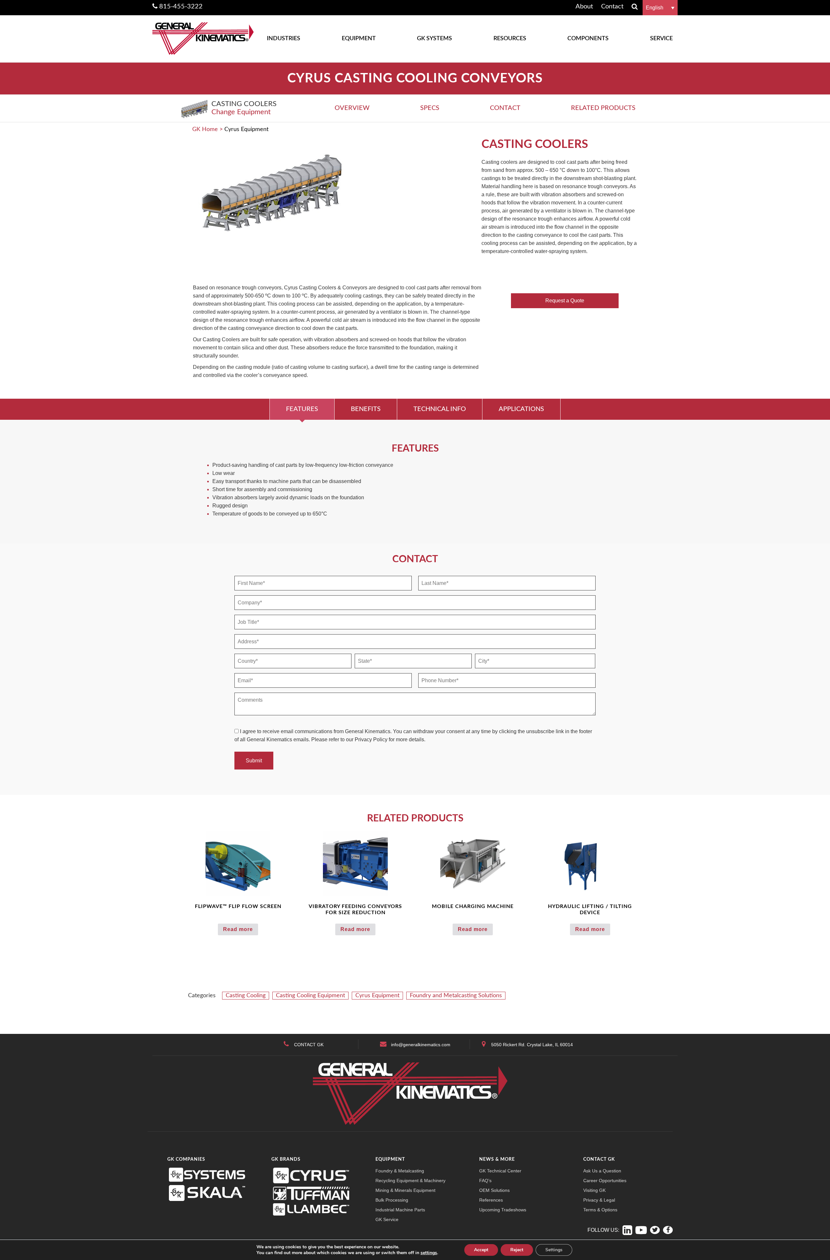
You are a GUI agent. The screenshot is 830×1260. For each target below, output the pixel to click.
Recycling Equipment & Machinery (410, 1180)
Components (588, 39)
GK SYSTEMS (434, 39)
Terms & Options (600, 1209)
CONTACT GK (309, 1044)
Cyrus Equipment (377, 996)
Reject (516, 1250)
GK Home (205, 129)
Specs (429, 108)
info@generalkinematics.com (420, 1044)
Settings (554, 1250)
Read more (238, 929)
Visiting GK (594, 1190)
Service (661, 39)
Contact (505, 108)
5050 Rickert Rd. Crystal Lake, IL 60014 (532, 1044)
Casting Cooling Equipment (310, 996)
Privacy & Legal (599, 1200)
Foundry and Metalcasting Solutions (456, 996)
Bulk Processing (391, 1200)
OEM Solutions (494, 1190)
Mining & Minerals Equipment (405, 1190)
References (491, 1200)
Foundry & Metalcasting (399, 1170)
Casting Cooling (246, 996)
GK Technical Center (500, 1170)
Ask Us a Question (602, 1170)
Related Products (603, 108)
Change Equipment (241, 111)
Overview (352, 108)
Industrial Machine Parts (400, 1209)
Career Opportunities (604, 1180)
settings (429, 1253)
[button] (660, 7)
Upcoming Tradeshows (502, 1209)
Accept (481, 1250)
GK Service (386, 1219)
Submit (254, 760)
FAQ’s (485, 1180)
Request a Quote (564, 300)
